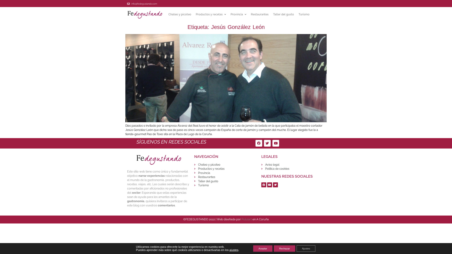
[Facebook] (258, 143)
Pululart (247, 219)
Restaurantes (260, 14)
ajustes (233, 250)
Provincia (237, 14)
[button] (211, 14)
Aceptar (262, 248)
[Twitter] (267, 143)
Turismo (304, 14)
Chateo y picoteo (179, 14)
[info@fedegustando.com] (128, 3)
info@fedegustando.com (144, 3)
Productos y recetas (209, 14)
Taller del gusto (283, 14)
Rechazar (284, 248)
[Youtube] (275, 143)
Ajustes (306, 248)
